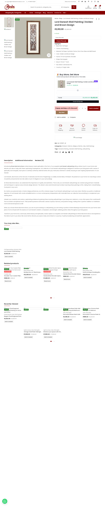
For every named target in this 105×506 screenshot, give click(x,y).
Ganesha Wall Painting (75, 149)
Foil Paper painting (8, 249)
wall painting (86, 149)
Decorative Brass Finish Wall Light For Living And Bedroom (80, 314)
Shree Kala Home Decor (18, 166)
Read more (8, 281)
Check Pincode (61, 41)
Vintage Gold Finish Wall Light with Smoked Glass (38, 332)
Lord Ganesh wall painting (66, 166)
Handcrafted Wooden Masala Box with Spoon (77, 274)
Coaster (6, 274)
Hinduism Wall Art (67, 146)
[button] (51, 298)
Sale (84, 146)
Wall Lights (37, 330)
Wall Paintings (90, 146)
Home (56, 18)
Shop (60, 18)
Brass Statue (27, 270)
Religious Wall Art (77, 146)
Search (74, 7)
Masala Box (46, 274)
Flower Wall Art (7, 314)
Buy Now (61, 112)
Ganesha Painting (63, 149)
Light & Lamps (27, 330)
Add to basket (94, 108)
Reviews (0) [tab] (39, 160)
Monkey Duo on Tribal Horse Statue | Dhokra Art (38, 272)
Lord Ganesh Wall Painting (12, 251)
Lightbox (49, 55)
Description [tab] (8, 160)
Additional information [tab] (24, 160)
